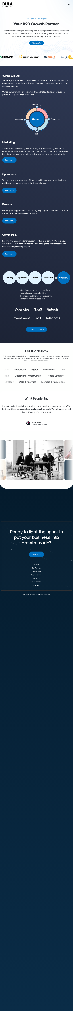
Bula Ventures (37, 582)
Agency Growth (36, 575)
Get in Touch (36, 585)
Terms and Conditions (43, 594)
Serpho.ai (36, 578)
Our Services (36, 571)
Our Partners (36, 568)
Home (36, 564)
